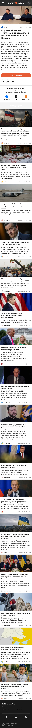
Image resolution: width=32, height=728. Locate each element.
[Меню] (3, 3)
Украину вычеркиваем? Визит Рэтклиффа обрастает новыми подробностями (12, 315)
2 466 (29, 662)
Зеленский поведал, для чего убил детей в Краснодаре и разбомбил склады (13, 427)
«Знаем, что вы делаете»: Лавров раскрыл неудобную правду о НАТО (14, 501)
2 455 (29, 698)
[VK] (16, 717)
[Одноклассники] (6, 717)
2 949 (29, 477)
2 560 (29, 591)
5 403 (29, 143)
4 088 (29, 220)
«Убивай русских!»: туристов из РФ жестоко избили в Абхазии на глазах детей (14, 167)
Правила (19, 709)
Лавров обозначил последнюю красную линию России (15, 387)
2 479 (29, 625)
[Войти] (29, 3)
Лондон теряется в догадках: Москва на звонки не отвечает (15, 614)
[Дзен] (25, 717)
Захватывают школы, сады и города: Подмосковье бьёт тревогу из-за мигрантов (14, 686)
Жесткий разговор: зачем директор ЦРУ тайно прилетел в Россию (15, 243)
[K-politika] (2, 256)
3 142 (29, 364)
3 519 (29, 291)
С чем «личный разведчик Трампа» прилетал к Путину (13, 466)
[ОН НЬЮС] (2, 220)
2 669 (29, 552)
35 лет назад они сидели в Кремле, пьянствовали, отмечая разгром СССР (15, 280)
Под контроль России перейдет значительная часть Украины (12, 649)
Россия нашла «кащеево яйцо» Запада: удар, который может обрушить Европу (15, 130)
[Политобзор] (16, 3)
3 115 (29, 402)
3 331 (29, 325)
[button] (3, 81)
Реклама (4, 707)
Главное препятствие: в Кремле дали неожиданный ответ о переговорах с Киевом (14, 577)
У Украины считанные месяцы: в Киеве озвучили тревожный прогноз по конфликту (15, 536)
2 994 (29, 443)
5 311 (29, 181)
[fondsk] (2, 364)
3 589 (29, 256)
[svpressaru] (2, 291)
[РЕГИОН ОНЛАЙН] (2, 143)
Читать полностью (16, 75)
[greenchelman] (2, 27)
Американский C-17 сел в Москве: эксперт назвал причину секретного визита (14, 206)
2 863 (29, 512)
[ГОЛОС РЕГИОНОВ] (2, 591)
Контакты (19, 707)
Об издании (5, 709)
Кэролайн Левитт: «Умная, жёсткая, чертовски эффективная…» (13, 349)
